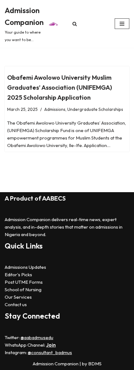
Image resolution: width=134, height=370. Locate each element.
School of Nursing (23, 289)
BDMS (95, 364)
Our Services (18, 297)
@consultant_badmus (50, 352)
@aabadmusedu (37, 337)
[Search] (74, 23)
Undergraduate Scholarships (95, 109)
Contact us (16, 304)
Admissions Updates (25, 267)
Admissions (54, 109)
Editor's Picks (18, 275)
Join (51, 345)
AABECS (54, 198)
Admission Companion (56, 364)
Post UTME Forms (24, 282)
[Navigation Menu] (122, 23)
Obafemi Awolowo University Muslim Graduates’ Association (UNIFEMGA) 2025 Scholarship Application (59, 87)
